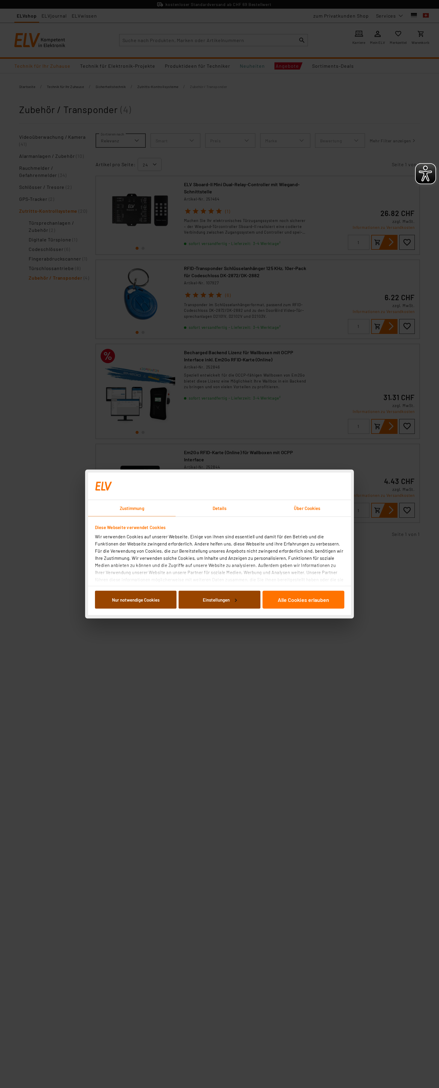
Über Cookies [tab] (307, 508)
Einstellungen (216, 599)
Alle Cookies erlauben (303, 599)
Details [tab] (220, 508)
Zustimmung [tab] (132, 508)
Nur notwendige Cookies (135, 599)
